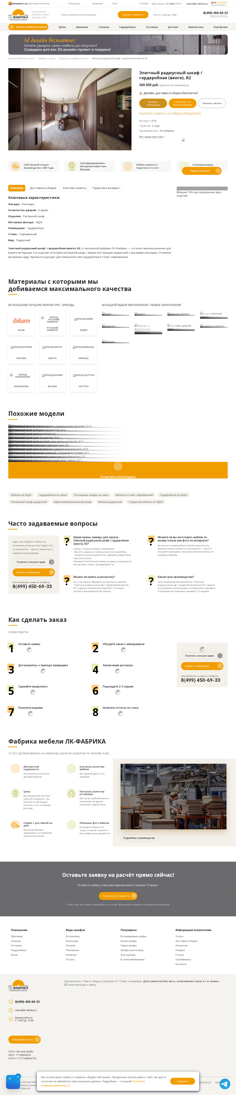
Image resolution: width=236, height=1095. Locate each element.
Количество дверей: (22, 210)
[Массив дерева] (181, 314)
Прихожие (82, 27)
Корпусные (72, 941)
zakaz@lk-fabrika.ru (197, 3)
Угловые (70, 945)
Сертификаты (183, 959)
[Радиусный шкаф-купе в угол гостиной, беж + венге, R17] (118, 460)
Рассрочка (182, 945)
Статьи (180, 954)
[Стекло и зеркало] (214, 326)
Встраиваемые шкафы (133, 936)
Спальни (103, 27)
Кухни (62, 27)
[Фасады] (116, 341)
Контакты (181, 964)
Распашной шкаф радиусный (29, 501)
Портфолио (221, 27)
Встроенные (73, 936)
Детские (173, 27)
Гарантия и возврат (106, 188)
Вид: (11, 240)
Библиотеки (195, 27)
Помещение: (16, 228)
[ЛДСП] (148, 314)
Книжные (71, 954)
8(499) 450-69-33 (215, 13)
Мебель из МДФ (21, 495)
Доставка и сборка (43, 188)
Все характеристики (151, 136)
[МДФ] (116, 314)
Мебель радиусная (110, 501)
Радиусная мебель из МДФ (146, 501)
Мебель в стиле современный (134, 495)
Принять (182, 1081)
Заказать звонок (219, 15)
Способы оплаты (74, 188)
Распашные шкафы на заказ (91, 495)
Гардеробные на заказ (53, 495)
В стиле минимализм (132, 959)
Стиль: (12, 234)
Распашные (72, 950)
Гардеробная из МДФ (173, 495)
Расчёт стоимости (133, 14)
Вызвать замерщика (153, 103)
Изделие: (14, 216)
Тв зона (70, 959)
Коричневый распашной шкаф (72, 501)
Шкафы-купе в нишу (132, 950)
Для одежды (128, 954)
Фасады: (14, 204)
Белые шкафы (129, 941)
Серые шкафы (129, 945)
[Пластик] (116, 326)
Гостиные (152, 27)
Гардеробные (127, 27)
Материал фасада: (21, 222)
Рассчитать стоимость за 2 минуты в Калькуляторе (170, 113)
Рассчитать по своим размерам (182, 103)
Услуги (179, 936)
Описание (16, 188)
